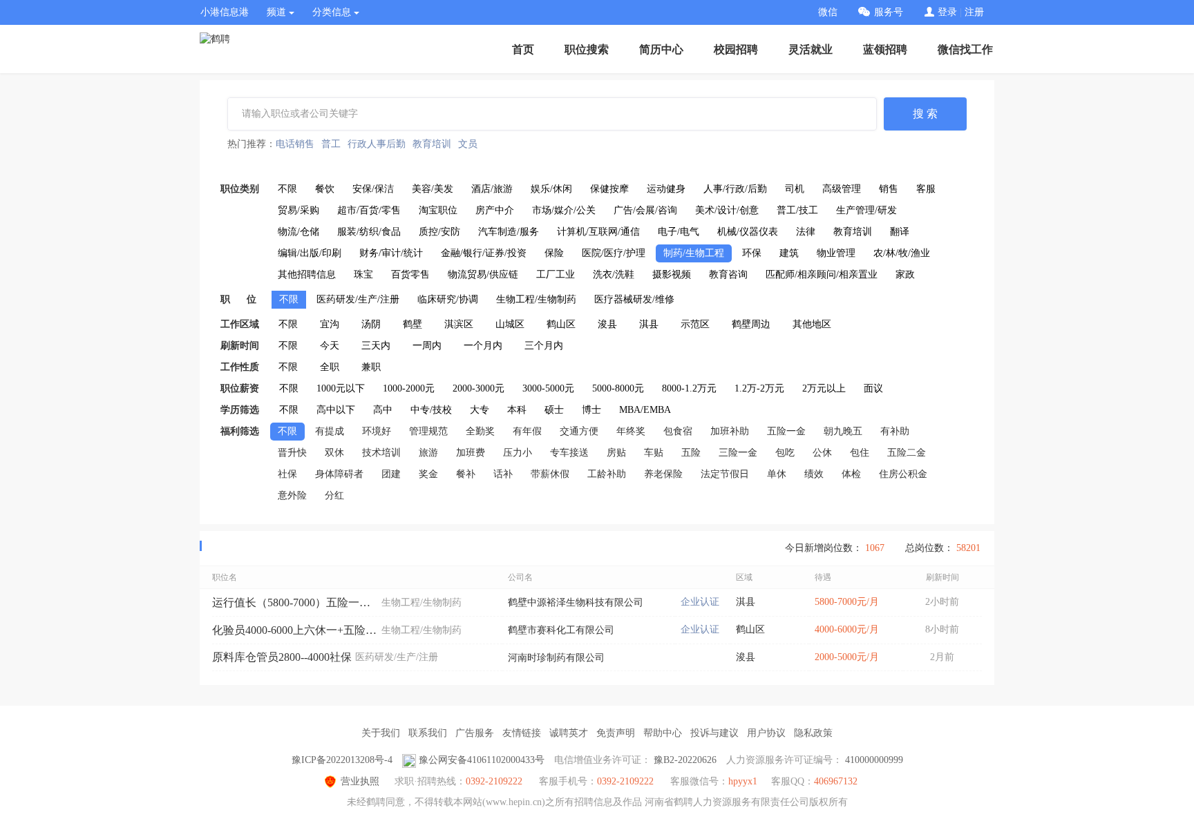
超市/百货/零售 (369, 210)
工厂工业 (555, 274)
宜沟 (329, 324)
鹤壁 (412, 324)
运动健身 (666, 189)
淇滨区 (458, 324)
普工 (331, 144)
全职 (329, 367)
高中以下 (335, 410)
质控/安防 (439, 231)
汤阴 (371, 324)
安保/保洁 (373, 189)
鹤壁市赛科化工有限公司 (561, 630)
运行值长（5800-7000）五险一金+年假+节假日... (295, 602)
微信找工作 (965, 49)
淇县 (648, 324)
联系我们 (427, 733)
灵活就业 (810, 49)
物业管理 (836, 253)
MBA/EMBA (645, 410)
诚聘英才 (568, 733)
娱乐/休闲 (551, 189)
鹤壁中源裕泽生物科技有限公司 (575, 602)
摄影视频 (671, 274)
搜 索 (925, 113)
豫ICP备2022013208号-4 (342, 760)
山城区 (509, 324)
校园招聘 (736, 49)
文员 (467, 144)
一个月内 (483, 345)
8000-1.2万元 (689, 388)
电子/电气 (678, 231)
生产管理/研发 (866, 210)
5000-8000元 (618, 388)
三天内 (375, 345)
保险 (554, 253)
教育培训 (432, 144)
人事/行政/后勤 (735, 189)
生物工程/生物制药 (536, 299)
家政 (905, 274)
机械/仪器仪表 (747, 231)
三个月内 (543, 345)
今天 (329, 345)
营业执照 (360, 781)
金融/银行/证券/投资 (484, 253)
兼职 (371, 367)
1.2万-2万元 (759, 388)
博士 (591, 410)
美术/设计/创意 (727, 210)
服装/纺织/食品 (369, 231)
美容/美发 (432, 189)
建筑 (789, 253)
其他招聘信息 (307, 274)
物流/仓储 (298, 231)
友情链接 (521, 733)
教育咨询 (728, 274)
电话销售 (295, 144)
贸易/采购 (298, 210)
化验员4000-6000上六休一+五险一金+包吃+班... (295, 630)
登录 (947, 12)
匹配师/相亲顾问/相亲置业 (822, 274)
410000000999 (874, 760)
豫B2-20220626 (685, 760)
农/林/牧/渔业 (901, 253)
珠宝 (363, 274)
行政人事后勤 (377, 144)
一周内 (427, 345)
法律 (805, 231)
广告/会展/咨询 (645, 210)
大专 (479, 410)
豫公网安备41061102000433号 (481, 760)
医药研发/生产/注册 (357, 299)
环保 (751, 253)
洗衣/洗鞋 (613, 274)
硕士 (554, 410)
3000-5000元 (548, 388)
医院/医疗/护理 (613, 253)
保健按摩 (609, 189)
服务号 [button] (888, 12)
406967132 (835, 781)
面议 (873, 388)
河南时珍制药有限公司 (556, 658)
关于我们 (380, 733)
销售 (888, 189)
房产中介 (494, 210)
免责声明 (615, 733)
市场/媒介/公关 (564, 210)
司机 (794, 189)
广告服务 (474, 733)
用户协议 (766, 733)
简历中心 (661, 49)
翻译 (899, 231)
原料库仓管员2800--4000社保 (282, 657)
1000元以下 (340, 388)
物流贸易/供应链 (483, 274)
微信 (827, 12)
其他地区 (812, 324)
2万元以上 (824, 388)
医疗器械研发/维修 (634, 299)
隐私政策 (813, 733)
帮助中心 (662, 733)
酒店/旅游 (492, 189)
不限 (287, 189)
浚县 (607, 324)
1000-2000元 (409, 388)
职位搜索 (587, 49)
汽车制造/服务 (508, 231)
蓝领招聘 (885, 49)
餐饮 (324, 189)
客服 (926, 189)
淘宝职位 (438, 210)
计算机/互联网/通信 (598, 231)
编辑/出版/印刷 (309, 253)
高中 (382, 410)
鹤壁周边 (751, 324)
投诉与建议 (714, 733)
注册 (974, 12)
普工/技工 (797, 210)
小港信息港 (224, 12)
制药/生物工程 (693, 253)
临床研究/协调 (447, 299)
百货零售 (410, 274)
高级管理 (841, 189)
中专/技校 (431, 410)
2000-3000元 (478, 388)
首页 (523, 49)
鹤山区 (561, 324)
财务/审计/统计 (391, 253)
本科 (517, 410)
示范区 (695, 324)
